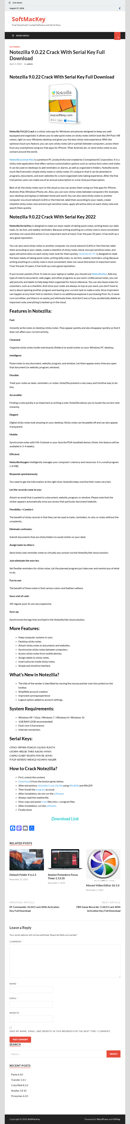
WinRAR (74, 785)
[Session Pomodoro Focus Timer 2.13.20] (65, 871)
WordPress (102, 1119)
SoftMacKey (28, 19)
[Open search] (117, 36)
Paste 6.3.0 (17, 1074)
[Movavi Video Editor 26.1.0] (103, 881)
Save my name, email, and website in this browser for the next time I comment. (60, 1031)
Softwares (15, 47)
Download (24, 781)
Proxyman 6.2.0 (19, 1095)
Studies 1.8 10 (18, 1090)
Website (15, 1013)
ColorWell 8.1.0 (19, 1085)
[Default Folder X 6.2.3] (27, 871)
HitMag (116, 1119)
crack (44, 801)
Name (14, 983)
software (59, 793)
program (40, 789)
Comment (16, 941)
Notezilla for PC (87, 253)
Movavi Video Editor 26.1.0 (102, 885)
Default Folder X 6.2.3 (23, 874)
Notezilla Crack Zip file (50, 785)
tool (68, 159)
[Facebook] (119, 8)
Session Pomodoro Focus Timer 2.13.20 (63, 876)
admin (30, 64)
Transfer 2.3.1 (18, 1079)
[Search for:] (65, 1054)
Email (14, 998)
